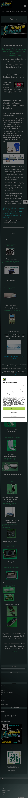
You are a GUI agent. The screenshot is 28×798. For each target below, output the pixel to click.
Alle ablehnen (14, 412)
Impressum (17, 419)
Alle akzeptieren (14, 408)
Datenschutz (11, 419)
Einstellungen (14, 416)
